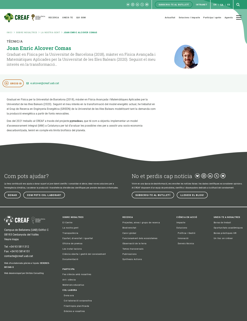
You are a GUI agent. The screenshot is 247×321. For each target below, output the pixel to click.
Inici (9, 32)
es (228, 5)
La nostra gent (50, 32)
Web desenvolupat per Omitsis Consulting (24, 273)
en (215, 5)
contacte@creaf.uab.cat (18, 256)
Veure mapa (11, 239)
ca (221, 5)
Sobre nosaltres (26, 32)
